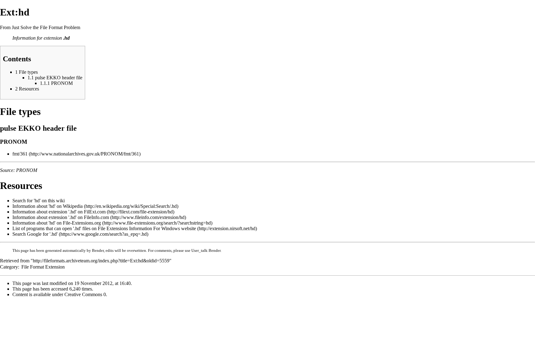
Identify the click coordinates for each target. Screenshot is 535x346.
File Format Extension (43, 266)
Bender (98, 250)
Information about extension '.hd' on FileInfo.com (60, 217)
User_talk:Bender (205, 250)
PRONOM (26, 170)
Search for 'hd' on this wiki (38, 200)
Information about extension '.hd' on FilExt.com (59, 211)
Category (9, 266)
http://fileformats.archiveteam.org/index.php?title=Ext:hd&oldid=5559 (101, 260)
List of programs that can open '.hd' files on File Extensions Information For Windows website (104, 228)
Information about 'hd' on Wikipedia (47, 206)
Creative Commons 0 (85, 294)
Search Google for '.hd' (35, 234)
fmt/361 (20, 153)
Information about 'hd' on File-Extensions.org (56, 223)
